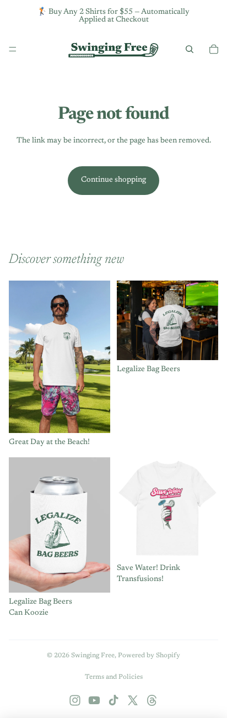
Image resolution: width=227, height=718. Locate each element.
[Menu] (12, 49)
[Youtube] (94, 700)
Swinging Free (93, 655)
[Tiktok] (113, 700)
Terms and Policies (114, 677)
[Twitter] (132, 700)
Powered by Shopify (149, 655)
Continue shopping (113, 180)
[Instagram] (75, 700)
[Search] (189, 49)
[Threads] (152, 700)
